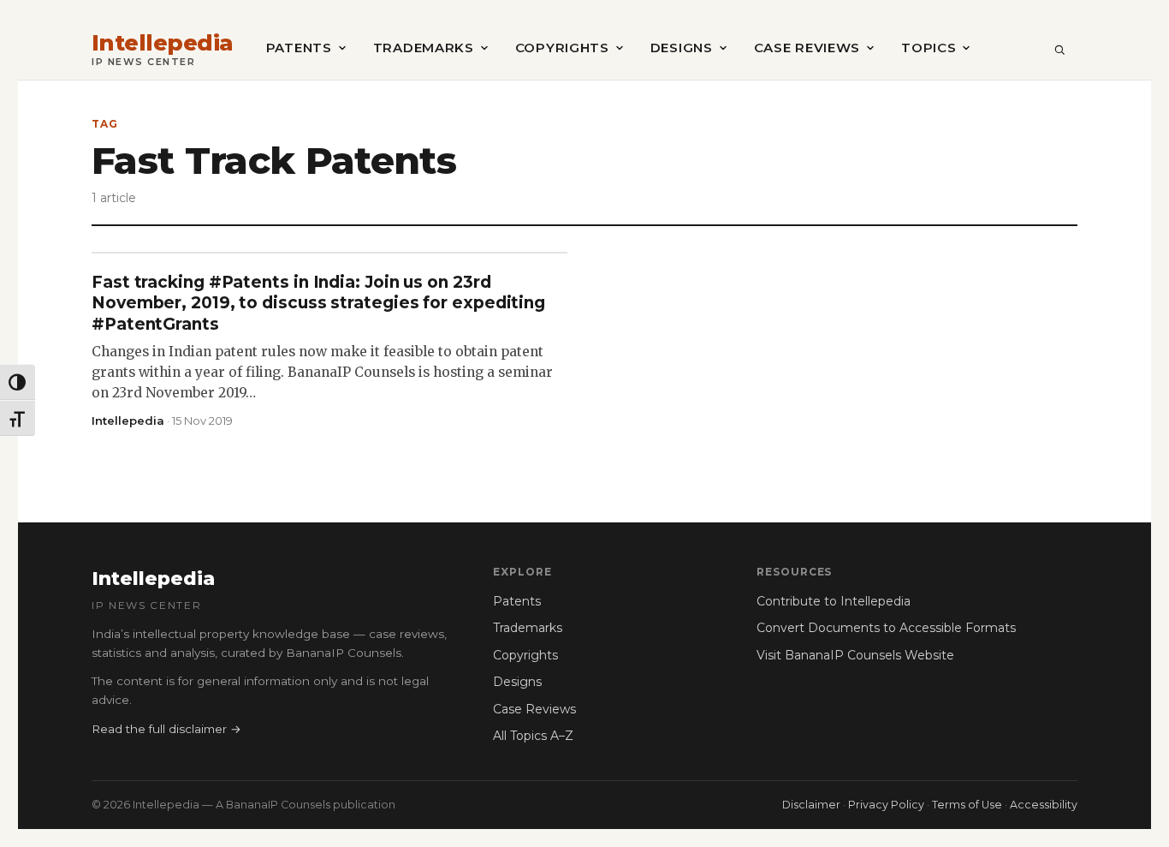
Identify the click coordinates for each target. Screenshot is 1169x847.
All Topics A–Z (533, 735)
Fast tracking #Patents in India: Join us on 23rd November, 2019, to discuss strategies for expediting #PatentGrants (318, 303)
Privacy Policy (886, 804)
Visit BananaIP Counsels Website (855, 655)
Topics (928, 47)
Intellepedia (163, 43)
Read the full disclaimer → (166, 729)
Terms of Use (967, 804)
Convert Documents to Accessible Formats (886, 627)
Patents (299, 47)
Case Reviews (807, 47)
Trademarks (423, 47)
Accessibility (1043, 804)
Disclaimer (811, 804)
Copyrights (562, 47)
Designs (681, 47)
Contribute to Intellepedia (834, 601)
